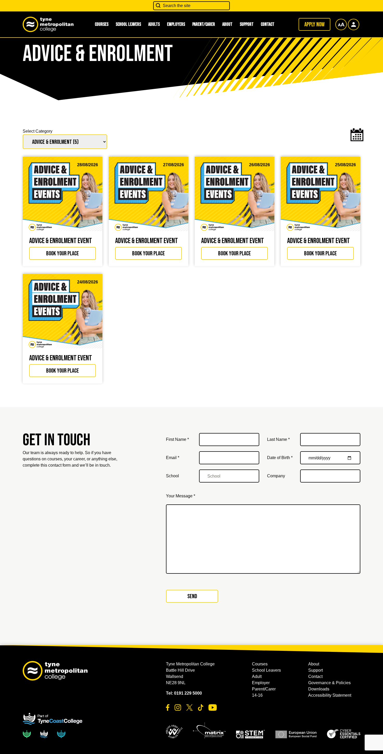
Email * (172, 457)
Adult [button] (257, 676)
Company (276, 476)
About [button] (227, 24)
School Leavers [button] (128, 24)
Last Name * (278, 439)
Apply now (314, 24)
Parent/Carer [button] (203, 24)
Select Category (37, 131)
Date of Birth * (280, 457)
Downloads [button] (318, 689)
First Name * (177, 439)
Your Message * (180, 496)
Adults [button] (154, 24)
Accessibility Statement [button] (329, 695)
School (172, 476)
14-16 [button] (257, 695)
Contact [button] (267, 24)
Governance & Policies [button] (329, 683)
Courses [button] (101, 24)
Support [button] (247, 24)
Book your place (62, 253)
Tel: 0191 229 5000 (184, 693)
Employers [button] (176, 24)
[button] (174, 731)
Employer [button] (261, 683)
